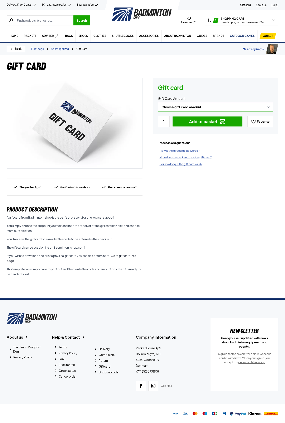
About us (261, 4)
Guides (202, 36)
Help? (274, 4)
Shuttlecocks (123, 36)
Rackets (30, 36)
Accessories (149, 36)
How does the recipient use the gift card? (186, 157)
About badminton (177, 36)
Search (82, 20)
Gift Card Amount (171, 98)
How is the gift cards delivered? (179, 150)
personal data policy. (251, 362)
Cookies (166, 385)
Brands (218, 36)
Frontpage (37, 48)
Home (14, 36)
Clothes (99, 36)
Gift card (245, 4)
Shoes (83, 36)
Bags (69, 36)
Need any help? (253, 49)
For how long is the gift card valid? (181, 164)
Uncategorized (60, 48)
